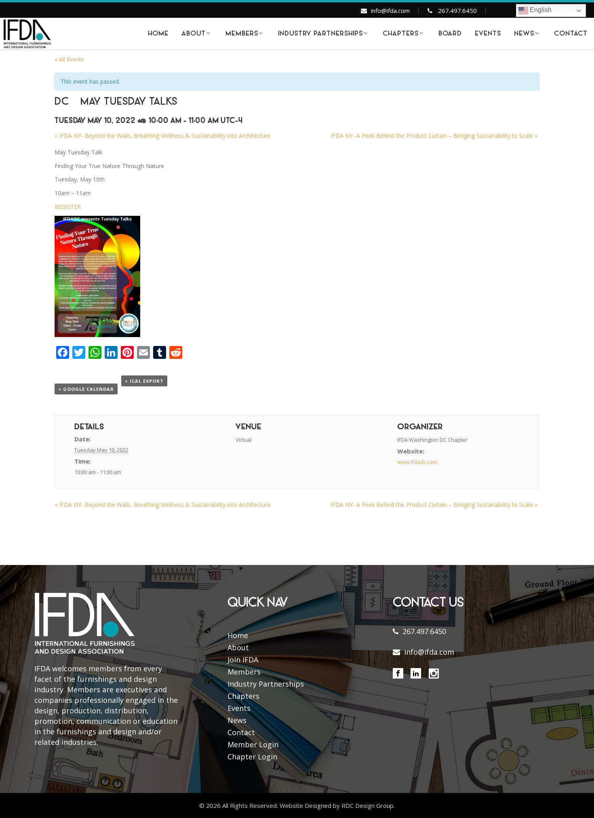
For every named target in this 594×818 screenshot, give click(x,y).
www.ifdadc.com (417, 462)
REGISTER (68, 207)
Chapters (243, 696)
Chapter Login (252, 756)
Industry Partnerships (265, 684)
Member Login (252, 744)
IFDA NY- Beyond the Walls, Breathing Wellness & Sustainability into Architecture (162, 135)
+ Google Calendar (86, 389)
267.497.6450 (457, 10)
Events (239, 708)
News (236, 720)
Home (237, 635)
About (238, 647)
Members (244, 672)
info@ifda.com (390, 10)
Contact (241, 732)
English (540, 9)
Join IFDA (242, 659)
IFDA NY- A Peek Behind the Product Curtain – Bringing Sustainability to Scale (434, 135)
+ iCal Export (144, 381)
